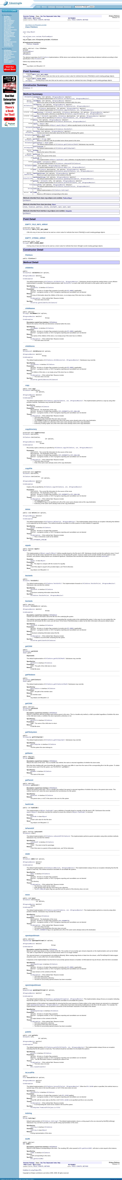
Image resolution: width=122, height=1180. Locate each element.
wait (59, 207)
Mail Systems (7, 39)
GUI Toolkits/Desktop (9, 36)
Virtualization (7, 50)
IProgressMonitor (58, 97)
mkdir (35, 165)
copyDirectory (38, 112)
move (34, 169)
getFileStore (37, 143)
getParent (36, 154)
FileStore (26, 88)
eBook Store (7, 18)
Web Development (9, 35)
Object (42, 123)
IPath (43, 135)
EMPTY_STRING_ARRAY (39, 79)
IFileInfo (26, 76)
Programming (7, 31)
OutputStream (28, 178)
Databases (7, 38)
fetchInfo (36, 127)
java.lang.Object (29, 32)
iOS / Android (7, 19)
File (31, 184)
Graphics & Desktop (9, 57)
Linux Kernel (7, 28)
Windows (6, 59)
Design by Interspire (115, 1179)
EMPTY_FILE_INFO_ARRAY (40, 74)
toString (36, 188)
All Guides (6, 16)
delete (35, 120)
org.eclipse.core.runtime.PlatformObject (38, 36)
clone (25, 207)
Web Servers (7, 55)
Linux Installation (8, 23)
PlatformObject (28, 51)
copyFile (36, 116)
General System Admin (10, 51)
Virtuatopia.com (8, 44)
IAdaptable (36, 44)
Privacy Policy (8, 62)
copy (34, 108)
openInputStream (39, 173)
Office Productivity (9, 22)
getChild (36, 135)
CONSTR (40, 20)
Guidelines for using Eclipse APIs (32, 1170)
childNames (37, 101)
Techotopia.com (8, 43)
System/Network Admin (10, 30)
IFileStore (29, 44)
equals (35, 123)
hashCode (36, 158)
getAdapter (27, 200)
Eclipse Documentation (10, 42)
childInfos (37, 97)
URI (31, 192)
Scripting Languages (9, 32)
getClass (39, 207)
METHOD (47, 20)
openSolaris (7, 40)
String (28, 80)
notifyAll (53, 207)
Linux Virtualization (9, 27)
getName (36, 150)
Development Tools (9, 34)
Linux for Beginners (9, 20)
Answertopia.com (8, 46)
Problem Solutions (9, 61)
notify (46, 207)
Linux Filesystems (9, 54)
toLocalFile (37, 185)
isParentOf (37, 162)
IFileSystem (28, 147)
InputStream (28, 174)
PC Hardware (7, 58)
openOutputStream (39, 177)
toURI (35, 192)
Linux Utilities (7, 26)
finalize (32, 207)
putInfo (36, 181)
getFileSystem (38, 146)
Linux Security (8, 24)
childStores (37, 104)
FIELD (35, 20)
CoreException (28, 278)
